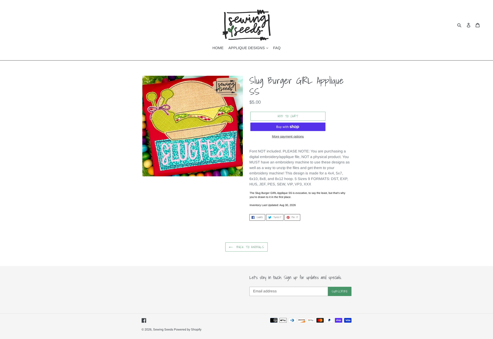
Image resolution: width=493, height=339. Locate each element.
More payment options (288, 136)
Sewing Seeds (163, 329)
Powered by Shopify (187, 329)
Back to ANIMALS (249, 247)
